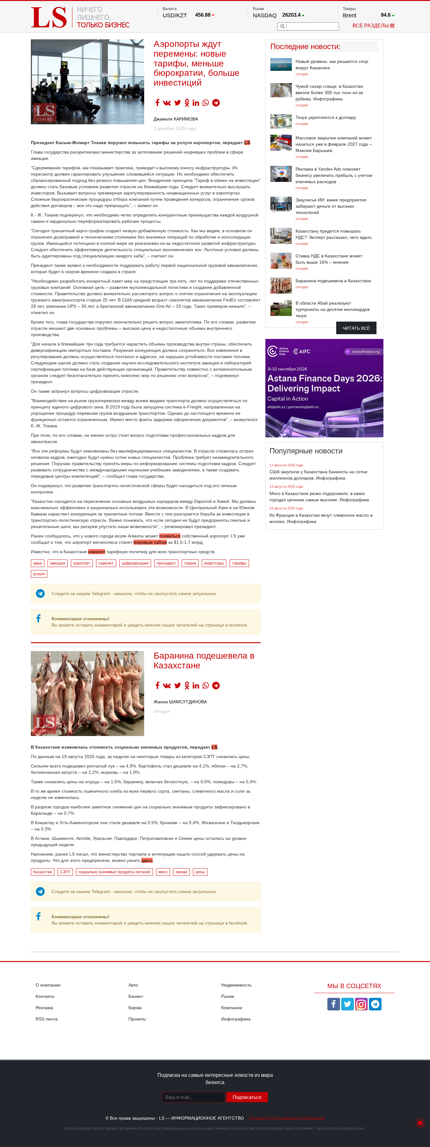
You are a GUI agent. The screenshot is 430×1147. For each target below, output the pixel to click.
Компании (231, 1007)
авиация (57, 563)
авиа (37, 563)
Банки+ (135, 996)
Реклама (44, 1007)
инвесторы (214, 563)
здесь (147, 860)
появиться (169, 535)
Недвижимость (236, 984)
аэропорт (81, 563)
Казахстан (42, 872)
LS (214, 747)
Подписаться (247, 1097)
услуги (39, 574)
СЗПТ (65, 872)
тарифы (239, 563)
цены (200, 872)
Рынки (227, 996)
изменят (96, 551)
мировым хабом (150, 542)
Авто (133, 984)
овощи (181, 872)
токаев (190, 563)
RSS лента (47, 1018)
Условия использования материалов (287, 1118)
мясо (163, 872)
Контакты (45, 996)
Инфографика (236, 1018)
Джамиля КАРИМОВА (176, 118)
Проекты (137, 1018)
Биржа (135, 1007)
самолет (106, 563)
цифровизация (135, 563)
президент (166, 563)
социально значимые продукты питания (114, 872)
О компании (48, 984)
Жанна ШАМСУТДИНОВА (180, 701)
